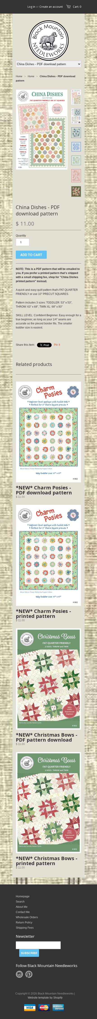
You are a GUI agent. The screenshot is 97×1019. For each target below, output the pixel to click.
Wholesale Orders (27, 917)
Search (20, 901)
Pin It (57, 344)
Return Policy (24, 922)
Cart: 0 (77, 7)
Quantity (21, 235)
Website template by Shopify (45, 997)
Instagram (19, 974)
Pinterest (28, 974)
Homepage (23, 896)
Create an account (51, 7)
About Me (22, 906)
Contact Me (23, 912)
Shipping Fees (25, 927)
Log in (31, 7)
